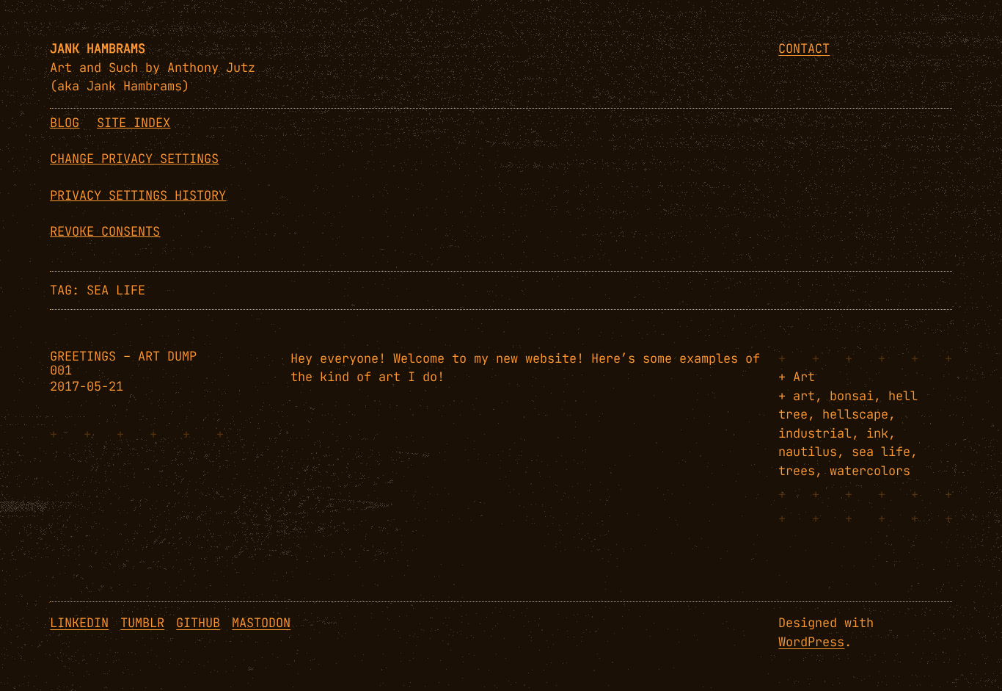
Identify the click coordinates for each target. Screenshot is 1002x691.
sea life (881, 452)
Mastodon (261, 623)
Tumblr (142, 623)
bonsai (852, 396)
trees (796, 471)
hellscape (855, 414)
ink (877, 433)
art (804, 396)
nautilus (807, 452)
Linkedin (79, 623)
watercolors (870, 471)
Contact (804, 48)
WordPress (811, 642)
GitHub (198, 623)
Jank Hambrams (97, 48)
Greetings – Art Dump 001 (123, 363)
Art (804, 377)
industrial (815, 433)
